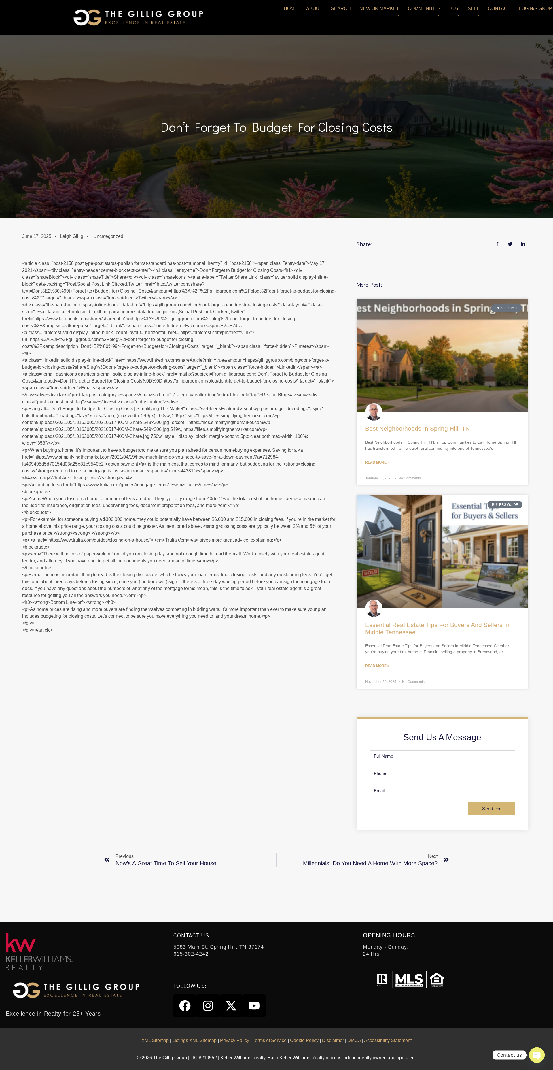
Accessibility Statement (388, 1040)
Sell (473, 8)
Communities (424, 8)
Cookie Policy (304, 1040)
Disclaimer (333, 1040)
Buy (454, 8)
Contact (499, 8)
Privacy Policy (234, 1040)
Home (291, 8)
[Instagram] (207, 1005)
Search (341, 8)
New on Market (379, 8)
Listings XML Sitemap (194, 1040)
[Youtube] (254, 1005)
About (314, 8)
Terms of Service (270, 1040)
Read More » (377, 462)
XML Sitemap (155, 1040)
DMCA (354, 1040)
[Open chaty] (537, 1055)
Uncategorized (108, 236)
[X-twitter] (231, 1005)
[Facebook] (184, 1005)
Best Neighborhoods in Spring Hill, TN (417, 428)
